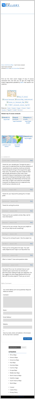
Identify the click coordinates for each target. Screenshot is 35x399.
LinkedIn (14, 110)
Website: (5, 324)
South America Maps (9, 65)
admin (7, 68)
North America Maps (15, 375)
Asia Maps (13, 362)
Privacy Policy (14, 392)
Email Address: (7, 317)
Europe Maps (13, 370)
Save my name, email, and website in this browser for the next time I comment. (17, 333)
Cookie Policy (13, 390)
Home (2, 65)
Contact (12, 387)
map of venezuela (17, 121)
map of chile (7, 119)
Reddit (28, 108)
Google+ (19, 108)
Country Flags (14, 367)
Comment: (6, 295)
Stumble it (4, 110)
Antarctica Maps (14, 360)
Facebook (14, 108)
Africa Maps (13, 355)
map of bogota (28, 138)
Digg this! (10, 110)
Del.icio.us (20, 110)
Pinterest (24, 108)
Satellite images (14, 378)
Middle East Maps (15, 373)
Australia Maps (14, 365)
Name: (5, 310)
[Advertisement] (18, 11)
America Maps (14, 357)
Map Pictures (21, 396)
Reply (31, 160)
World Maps (13, 383)
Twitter (8, 108)
